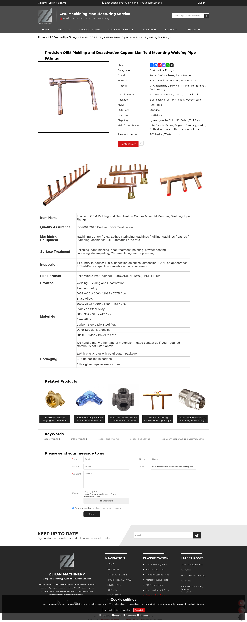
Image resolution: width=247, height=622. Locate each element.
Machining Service (120, 29)
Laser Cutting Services (192, 564)
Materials (47, 316)
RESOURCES (193, 29)
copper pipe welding (108, 439)
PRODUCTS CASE (89, 29)
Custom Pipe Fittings (65, 37)
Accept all (139, 610)
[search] (206, 16)
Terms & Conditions (113, 508)
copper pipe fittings (140, 439)
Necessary (106, 615)
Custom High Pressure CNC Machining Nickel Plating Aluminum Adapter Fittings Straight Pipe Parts (192, 419)
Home (41, 37)
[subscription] (197, 535)
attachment (108, 501)
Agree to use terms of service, (98, 508)
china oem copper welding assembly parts (182, 439)
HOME (46, 29)
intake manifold (79, 439)
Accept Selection (123, 610)
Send (91, 514)
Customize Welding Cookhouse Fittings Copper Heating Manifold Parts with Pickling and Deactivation (158, 419)
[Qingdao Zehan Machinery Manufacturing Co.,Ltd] (47, 16)
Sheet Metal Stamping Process (192, 587)
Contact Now (128, 144)
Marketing (144, 615)
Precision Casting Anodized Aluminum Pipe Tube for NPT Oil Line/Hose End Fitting (89, 419)
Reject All (108, 610)
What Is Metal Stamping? (193, 575)
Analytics (118, 615)
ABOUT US (64, 29)
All (49, 37)
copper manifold (51, 439)
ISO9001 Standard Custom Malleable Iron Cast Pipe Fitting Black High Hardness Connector (123, 419)
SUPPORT (171, 29)
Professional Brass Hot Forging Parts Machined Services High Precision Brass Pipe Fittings (55, 419)
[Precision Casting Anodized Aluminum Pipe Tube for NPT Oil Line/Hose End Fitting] (89, 399)
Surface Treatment (55, 251)
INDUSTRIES (149, 29)
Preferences (131, 615)
